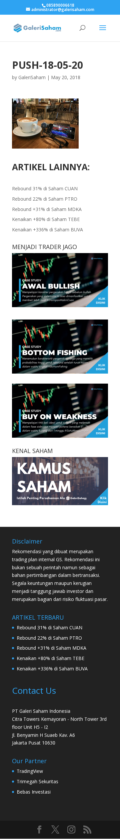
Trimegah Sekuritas (37, 781)
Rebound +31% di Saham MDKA (47, 209)
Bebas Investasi (34, 792)
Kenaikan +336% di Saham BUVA (47, 229)
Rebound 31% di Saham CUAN (45, 188)
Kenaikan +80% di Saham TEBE (46, 219)
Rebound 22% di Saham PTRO (44, 199)
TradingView (30, 771)
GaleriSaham (32, 77)
